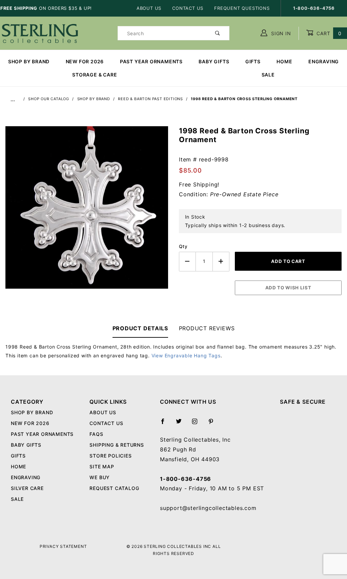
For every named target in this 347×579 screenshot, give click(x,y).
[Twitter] (181, 424)
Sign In (280, 33)
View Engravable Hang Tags (186, 355)
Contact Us (187, 8)
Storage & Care (94, 74)
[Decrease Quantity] (187, 261)
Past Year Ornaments (151, 61)
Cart (328, 33)
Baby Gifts (214, 61)
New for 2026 (85, 61)
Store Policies (110, 456)
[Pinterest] (213, 424)
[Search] (217, 33)
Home (284, 61)
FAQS (96, 434)
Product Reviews (207, 328)
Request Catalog (114, 488)
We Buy (99, 477)
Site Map (101, 466)
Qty (183, 246)
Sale (17, 499)
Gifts (253, 61)
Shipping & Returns (116, 445)
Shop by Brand (28, 61)
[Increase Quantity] (221, 261)
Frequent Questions (241, 8)
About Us (149, 8)
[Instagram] (197, 424)
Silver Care (27, 488)
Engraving (323, 61)
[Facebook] (165, 424)
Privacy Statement (63, 546)
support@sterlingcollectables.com (208, 508)
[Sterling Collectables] (40, 33)
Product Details (140, 328)
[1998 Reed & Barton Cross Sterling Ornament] (86, 210)
